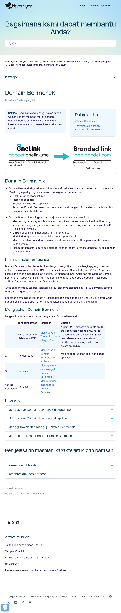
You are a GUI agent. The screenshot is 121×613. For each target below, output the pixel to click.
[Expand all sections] (114, 400)
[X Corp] (13, 523)
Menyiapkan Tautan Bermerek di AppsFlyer (50, 336)
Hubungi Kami (69, 596)
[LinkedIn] (17, 523)
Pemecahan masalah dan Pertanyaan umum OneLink (35, 570)
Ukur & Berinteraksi (53, 61)
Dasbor (82, 5)
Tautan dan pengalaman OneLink (24, 544)
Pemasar (34, 61)
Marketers (10, 493)
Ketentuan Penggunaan (44, 596)
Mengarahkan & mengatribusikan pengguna (89, 61)
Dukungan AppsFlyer (15, 61)
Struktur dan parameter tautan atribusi (27, 557)
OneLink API (12, 563)
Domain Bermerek (85, 120)
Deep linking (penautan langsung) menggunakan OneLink (38, 64)
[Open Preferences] (5, 607)
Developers (39, 493)
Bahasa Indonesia (101, 5)
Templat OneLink (15, 551)
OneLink (24, 493)
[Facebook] (9, 523)
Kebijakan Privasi (16, 596)
